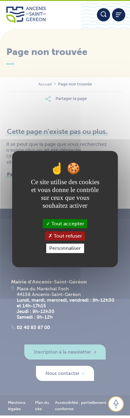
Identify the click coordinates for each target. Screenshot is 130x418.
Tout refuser (67, 236)
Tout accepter (67, 224)
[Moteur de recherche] (103, 14)
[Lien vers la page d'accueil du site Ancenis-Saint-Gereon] (40, 15)
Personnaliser (65, 248)
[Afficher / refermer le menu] (118, 14)
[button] (116, 404)
